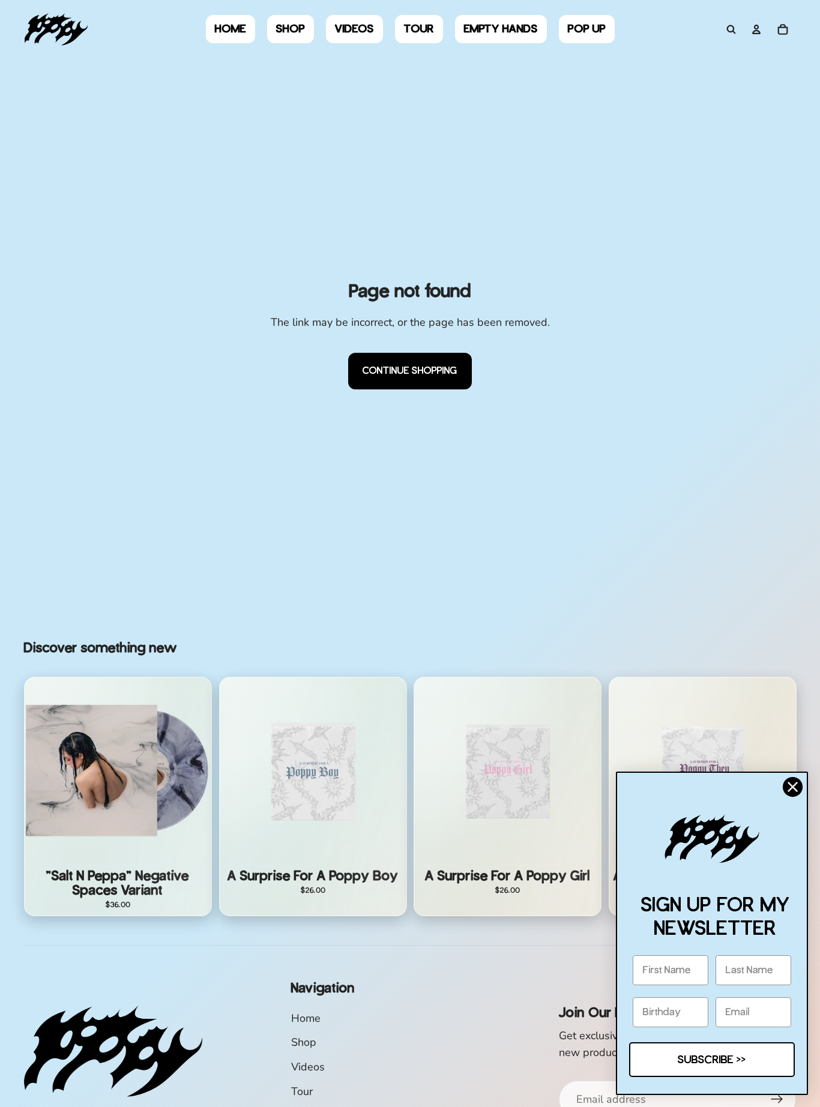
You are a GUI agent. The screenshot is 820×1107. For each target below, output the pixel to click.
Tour (302, 1091)
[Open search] (731, 29)
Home (306, 1018)
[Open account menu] (756, 29)
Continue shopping (410, 370)
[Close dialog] (792, 786)
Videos (308, 1067)
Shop (303, 1042)
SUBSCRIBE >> (712, 1059)
